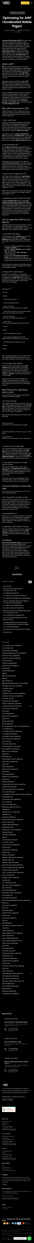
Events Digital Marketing (10, 761)
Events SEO (5, 764)
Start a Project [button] (7, 1099)
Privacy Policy (5, 1209)
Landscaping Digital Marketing (12, 829)
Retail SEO (5, 908)
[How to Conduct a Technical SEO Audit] (17, 1025)
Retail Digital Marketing (9, 905)
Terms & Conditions (7, 1207)
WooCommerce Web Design (10, 986)
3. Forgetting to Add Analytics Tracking (17, 629)
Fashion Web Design (8, 774)
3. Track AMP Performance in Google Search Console (15, 618)
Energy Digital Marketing (10, 751)
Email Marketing (6, 1167)
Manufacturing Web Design (10, 862)
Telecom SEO (6, 963)
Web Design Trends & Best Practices (13, 981)
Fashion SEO (5, 771)
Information (6, 809)
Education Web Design (9, 744)
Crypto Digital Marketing (10, 708)
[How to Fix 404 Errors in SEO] (17, 1044)
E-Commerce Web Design (9, 734)
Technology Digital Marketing (11, 953)
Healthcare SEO (7, 802)
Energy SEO (5, 754)
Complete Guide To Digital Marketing (13, 693)
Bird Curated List (7, 681)
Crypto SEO (5, 711)
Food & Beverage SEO (8, 792)
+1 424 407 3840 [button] (7, 1141)
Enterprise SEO (6, 756)
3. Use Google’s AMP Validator (14, 608)
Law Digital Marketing (9, 834)
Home (3, 1219)
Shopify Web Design (8, 930)
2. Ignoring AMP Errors (12, 627)
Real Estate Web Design (9, 890)
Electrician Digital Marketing (11, 746)
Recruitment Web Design (9, 898)
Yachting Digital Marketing (10, 993)
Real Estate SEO (7, 887)
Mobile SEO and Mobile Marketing (12, 865)
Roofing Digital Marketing (10, 913)
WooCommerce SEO (8, 983)
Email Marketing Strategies (10, 749)
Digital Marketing (7, 723)
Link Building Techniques (9, 840)
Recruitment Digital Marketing (11, 893)
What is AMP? (8, 586)
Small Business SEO (8, 935)
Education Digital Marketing (11, 739)
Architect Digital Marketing (11, 655)
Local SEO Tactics (8, 842)
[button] (32, 3)
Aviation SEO (6, 668)
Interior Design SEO (8, 822)
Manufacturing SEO (8, 860)
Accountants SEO (7, 648)
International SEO (8, 827)
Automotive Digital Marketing (11, 658)
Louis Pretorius (10, 30)
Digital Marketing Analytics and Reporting (15, 726)
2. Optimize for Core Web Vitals (14, 615)
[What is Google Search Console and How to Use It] (17, 1065)
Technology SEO (7, 956)
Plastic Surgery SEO (8, 875)
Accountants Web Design (10, 650)
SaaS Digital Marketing (9, 918)
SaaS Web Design (7, 923)
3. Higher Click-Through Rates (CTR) (16, 595)
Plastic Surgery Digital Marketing (13, 872)
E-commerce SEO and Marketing (12, 731)
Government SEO (7, 797)
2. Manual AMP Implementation (14, 605)
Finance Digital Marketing (10, 776)
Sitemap (15, 1235)
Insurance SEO (6, 814)
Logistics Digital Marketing (11, 845)
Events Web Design (7, 766)
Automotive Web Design (9, 663)
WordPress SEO (7, 988)
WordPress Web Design (9, 991)
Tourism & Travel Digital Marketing (13, 966)
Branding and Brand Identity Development (15, 683)
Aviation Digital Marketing (10, 665)
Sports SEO (5, 945)
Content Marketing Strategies (11, 703)
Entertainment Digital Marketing (12, 759)
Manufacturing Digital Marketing (12, 857)
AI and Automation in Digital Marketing (14, 653)
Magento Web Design (8, 855)
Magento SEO (6, 852)
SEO (29, 57)
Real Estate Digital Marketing (11, 885)
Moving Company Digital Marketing (13, 867)
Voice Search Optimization (10, 978)
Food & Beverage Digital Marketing (13, 789)
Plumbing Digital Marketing (10, 877)
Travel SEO (5, 968)
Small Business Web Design (10, 938)
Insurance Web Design (9, 817)
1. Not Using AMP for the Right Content (17, 624)
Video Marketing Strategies (10, 976)
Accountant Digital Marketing (12, 645)
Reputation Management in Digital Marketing (16, 900)
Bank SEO (4, 678)
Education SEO (6, 741)
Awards (4, 673)
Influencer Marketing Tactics (11, 807)
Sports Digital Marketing (10, 943)
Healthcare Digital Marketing (11, 799)
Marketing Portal (6, 1169)
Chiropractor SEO (8, 688)
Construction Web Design (10, 701)
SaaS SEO (5, 920)
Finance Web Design (8, 782)
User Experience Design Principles (16, 973)
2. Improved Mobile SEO (12, 593)
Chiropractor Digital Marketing (12, 686)
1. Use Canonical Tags (11, 612)
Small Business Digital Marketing (12, 933)
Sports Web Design (8, 948)
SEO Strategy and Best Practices (12, 925)
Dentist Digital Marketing (10, 716)
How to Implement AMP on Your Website (16, 601)
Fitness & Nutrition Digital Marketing (14, 784)
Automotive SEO (7, 660)
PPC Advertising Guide (9, 882)
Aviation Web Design (8, 671)
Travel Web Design (7, 971)
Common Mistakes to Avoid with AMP (15, 622)
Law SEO (4, 837)
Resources (5, 903)
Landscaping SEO (7, 832)
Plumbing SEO (6, 880)
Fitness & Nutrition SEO (9, 787)
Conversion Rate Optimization (16, 706)
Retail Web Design (7, 910)
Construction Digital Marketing (12, 696)
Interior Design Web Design (10, 824)
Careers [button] (4, 1184)
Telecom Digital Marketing (10, 961)
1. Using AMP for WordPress (12, 603)
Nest (3, 1166)
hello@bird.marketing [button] (9, 1129)
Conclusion (8, 632)
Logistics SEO (6, 847)
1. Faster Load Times (10, 590)
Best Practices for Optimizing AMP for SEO (17, 611)
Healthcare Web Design (9, 804)
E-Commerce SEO (7, 729)
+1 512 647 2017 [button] (7, 1156)
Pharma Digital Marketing (10, 870)
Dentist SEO (5, 718)
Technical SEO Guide (17, 13)
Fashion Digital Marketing (10, 769)
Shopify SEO (5, 928)
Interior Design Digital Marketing (12, 819)
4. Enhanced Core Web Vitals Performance (18, 598)
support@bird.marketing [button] (10, 1198)
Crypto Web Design (8, 713)
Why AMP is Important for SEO (13, 588)
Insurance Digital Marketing (11, 812)
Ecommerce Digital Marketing (11, 736)
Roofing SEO (6, 915)
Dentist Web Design (8, 721)
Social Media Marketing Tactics (12, 940)
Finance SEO (5, 779)
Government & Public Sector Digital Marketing (17, 794)
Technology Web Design (9, 958)
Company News (6, 691)
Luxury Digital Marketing (10, 850)
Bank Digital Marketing (9, 676)
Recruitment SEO (7, 895)
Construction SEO (8, 698)
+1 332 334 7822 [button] (7, 1127)
